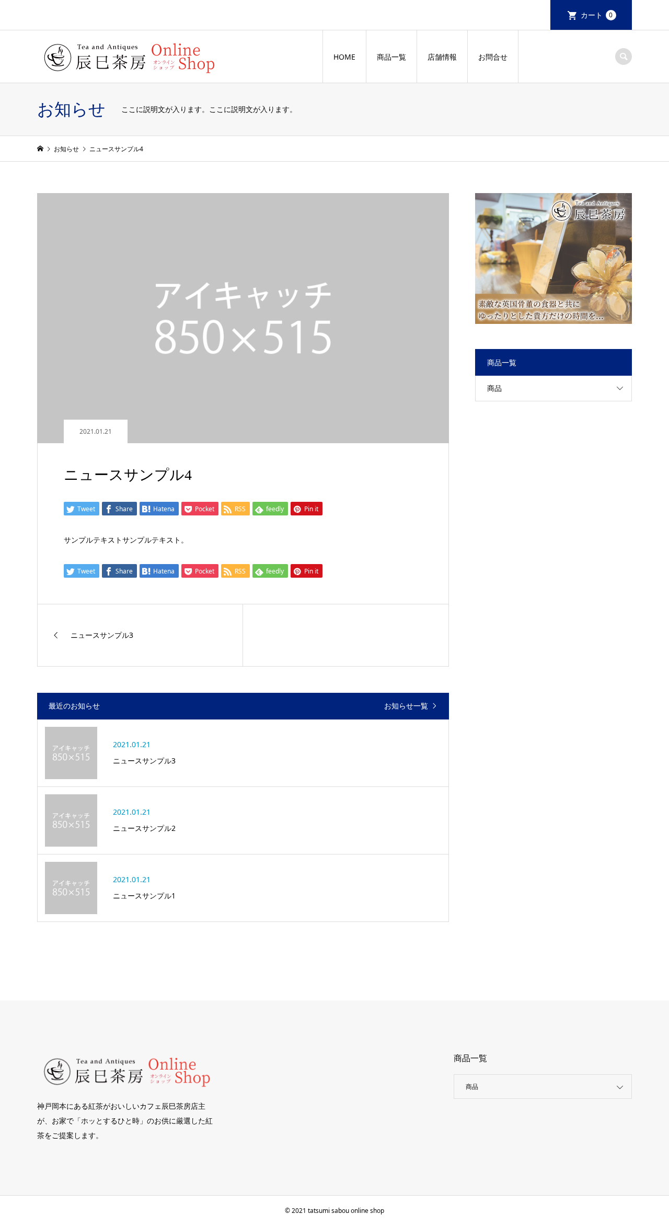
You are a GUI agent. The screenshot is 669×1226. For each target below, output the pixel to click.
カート (597, 15)
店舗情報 (442, 57)
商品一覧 (391, 57)
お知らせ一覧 (406, 706)
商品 (494, 388)
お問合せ (492, 57)
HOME (344, 57)
